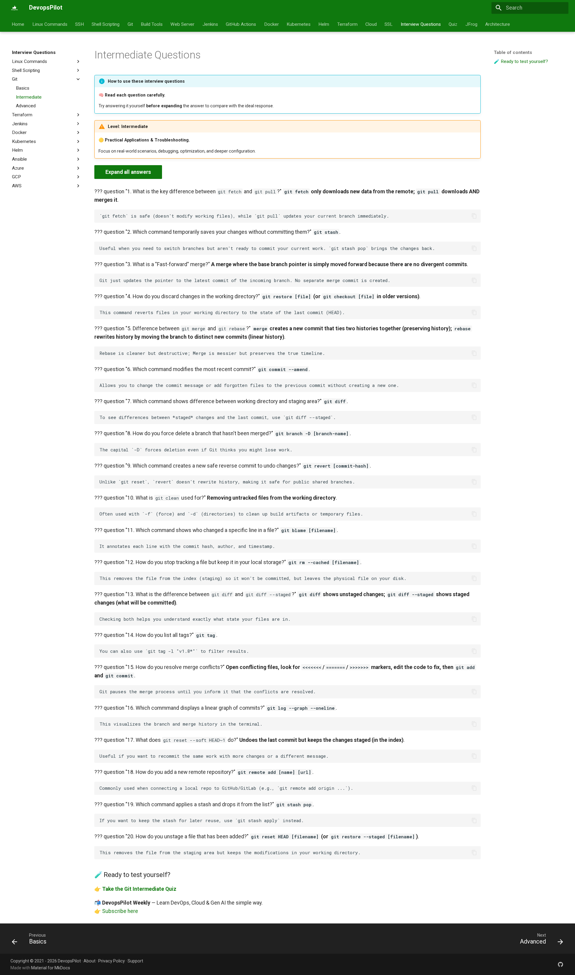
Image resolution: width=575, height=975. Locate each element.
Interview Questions (421, 24)
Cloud (371, 24)
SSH (79, 24)
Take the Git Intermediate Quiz (139, 889)
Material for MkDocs (50, 967)
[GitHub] (560, 964)
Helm (324, 24)
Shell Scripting (106, 24)
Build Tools (152, 24)
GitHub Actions (241, 24)
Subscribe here (120, 911)
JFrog (471, 24)
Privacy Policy (111, 961)
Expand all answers (128, 172)
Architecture (497, 24)
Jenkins (210, 24)
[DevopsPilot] (14, 7)
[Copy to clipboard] (474, 216)
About (90, 961)
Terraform (347, 24)
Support (135, 961)
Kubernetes (299, 24)
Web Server (183, 24)
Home (18, 24)
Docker (271, 24)
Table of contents (513, 52)
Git (130, 24)
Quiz (453, 24)
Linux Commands (49, 24)
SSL (389, 24)
